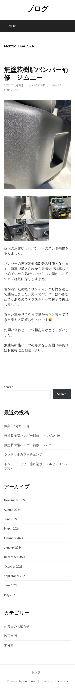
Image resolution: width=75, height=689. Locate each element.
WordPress (30, 681)
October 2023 (13, 566)
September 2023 (15, 576)
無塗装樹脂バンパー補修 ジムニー (36, 73)
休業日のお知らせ (17, 426)
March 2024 (11, 528)
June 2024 (10, 519)
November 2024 (14, 500)
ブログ (38, 8)
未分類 (9, 645)
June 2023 (10, 585)
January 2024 (13, 547)
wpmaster (37, 85)
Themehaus (60, 681)
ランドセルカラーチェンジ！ (25, 454)
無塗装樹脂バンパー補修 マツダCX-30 (32, 436)
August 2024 (12, 510)
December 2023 (14, 557)
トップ (35, 672)
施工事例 (10, 636)
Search (8, 387)
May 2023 (10, 595)
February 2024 (13, 538)
